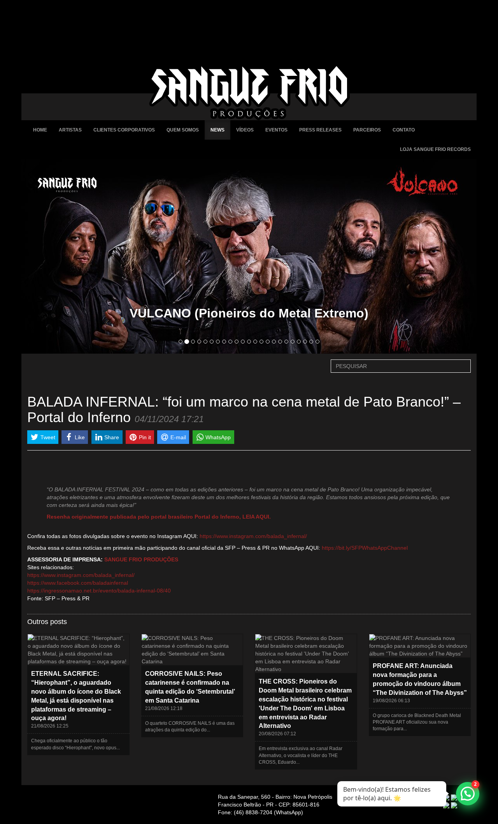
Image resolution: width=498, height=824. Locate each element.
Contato (404, 130)
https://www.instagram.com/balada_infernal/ (253, 536)
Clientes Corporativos (124, 130)
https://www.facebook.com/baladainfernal (77, 583)
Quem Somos (183, 130)
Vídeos (245, 130)
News (217, 130)
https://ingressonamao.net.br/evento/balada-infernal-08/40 (99, 590)
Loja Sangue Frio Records (435, 149)
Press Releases (320, 130)
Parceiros (367, 130)
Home (40, 130)
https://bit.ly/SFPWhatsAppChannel (365, 548)
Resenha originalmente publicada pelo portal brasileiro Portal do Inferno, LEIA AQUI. (159, 517)
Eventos (276, 130)
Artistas (70, 130)
